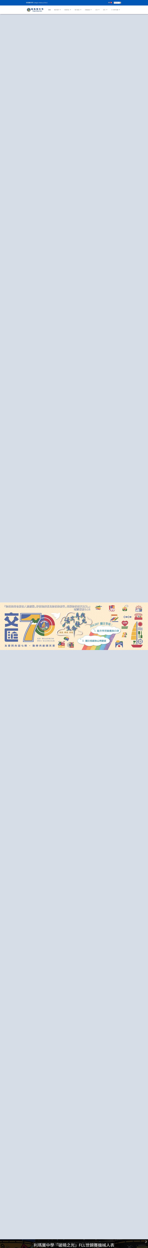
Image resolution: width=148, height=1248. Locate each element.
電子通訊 (77, 10)
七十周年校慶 (114, 10)
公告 (96, 10)
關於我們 (56, 10)
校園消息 (66, 10)
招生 (104, 10)
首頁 (49, 10)
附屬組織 (87, 10)
